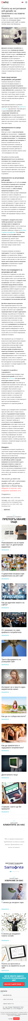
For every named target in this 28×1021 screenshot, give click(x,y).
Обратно (7, 509)
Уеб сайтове (15, 497)
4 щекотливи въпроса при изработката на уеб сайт (12, 575)
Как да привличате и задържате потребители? (12, 746)
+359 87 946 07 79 (8, 1003)
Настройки (11, 1018)
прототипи (11, 378)
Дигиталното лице (9, 775)
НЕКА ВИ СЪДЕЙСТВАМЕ (12, 984)
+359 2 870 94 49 (8, 999)
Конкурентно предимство (11, 502)
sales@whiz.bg (7, 995)
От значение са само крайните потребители (11, 631)
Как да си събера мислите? (13, 716)
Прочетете (5, 550)
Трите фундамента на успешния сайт (11, 660)
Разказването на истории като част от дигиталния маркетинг (12, 545)
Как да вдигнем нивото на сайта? (12, 603)
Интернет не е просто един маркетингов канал (13, 688)
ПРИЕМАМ (16, 1018)
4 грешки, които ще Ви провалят (11, 808)
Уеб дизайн (19, 500)
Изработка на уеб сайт (10, 504)
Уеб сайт (11, 500)
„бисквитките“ (17, 1015)
